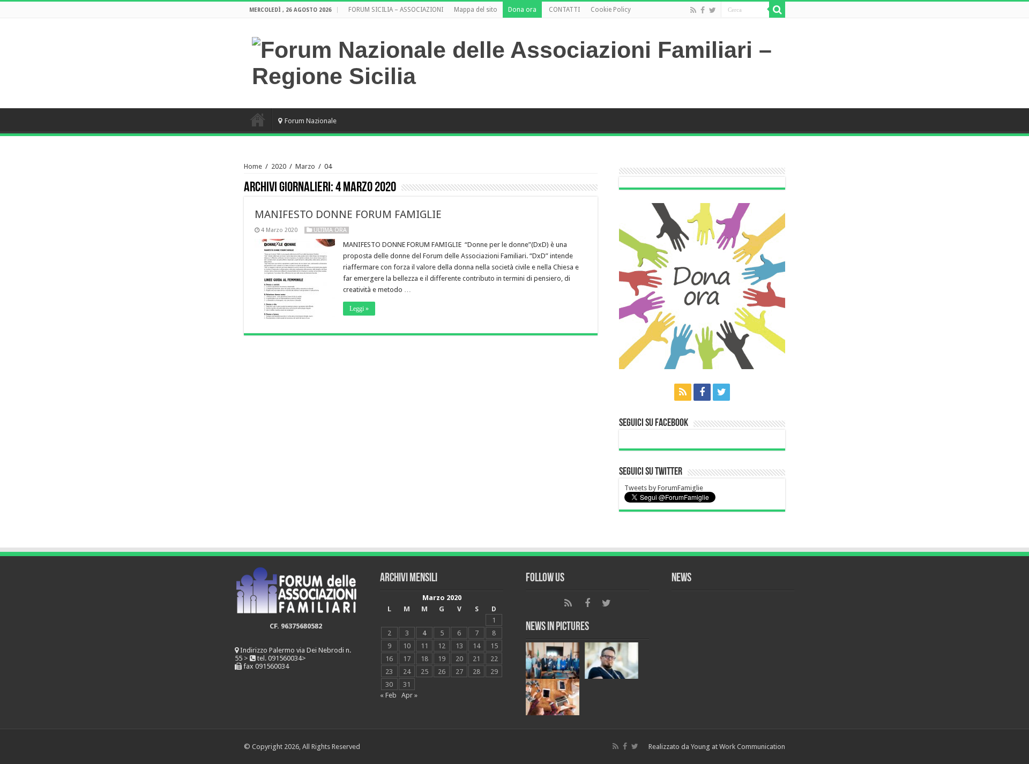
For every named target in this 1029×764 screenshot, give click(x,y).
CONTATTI (564, 9)
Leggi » (359, 308)
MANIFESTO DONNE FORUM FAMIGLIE (348, 214)
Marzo (305, 166)
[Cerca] (777, 10)
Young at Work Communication (738, 747)
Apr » (409, 695)
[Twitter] (712, 10)
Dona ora (522, 9)
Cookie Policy (611, 9)
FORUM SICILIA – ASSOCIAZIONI (395, 9)
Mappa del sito (475, 9)
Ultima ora (330, 230)
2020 (278, 166)
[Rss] (693, 10)
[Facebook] (702, 10)
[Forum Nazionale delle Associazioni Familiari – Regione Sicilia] (514, 61)
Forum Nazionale (311, 121)
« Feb (388, 695)
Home (258, 119)
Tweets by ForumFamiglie (663, 488)
